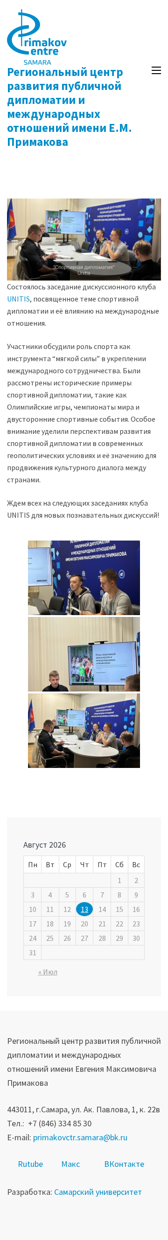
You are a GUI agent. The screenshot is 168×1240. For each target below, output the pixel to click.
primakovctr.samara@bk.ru (80, 1137)
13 (84, 909)
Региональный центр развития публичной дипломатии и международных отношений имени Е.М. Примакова (69, 106)
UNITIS (18, 298)
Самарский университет (98, 1191)
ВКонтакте (124, 1163)
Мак (68, 1163)
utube (33, 1163)
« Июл (47, 971)
